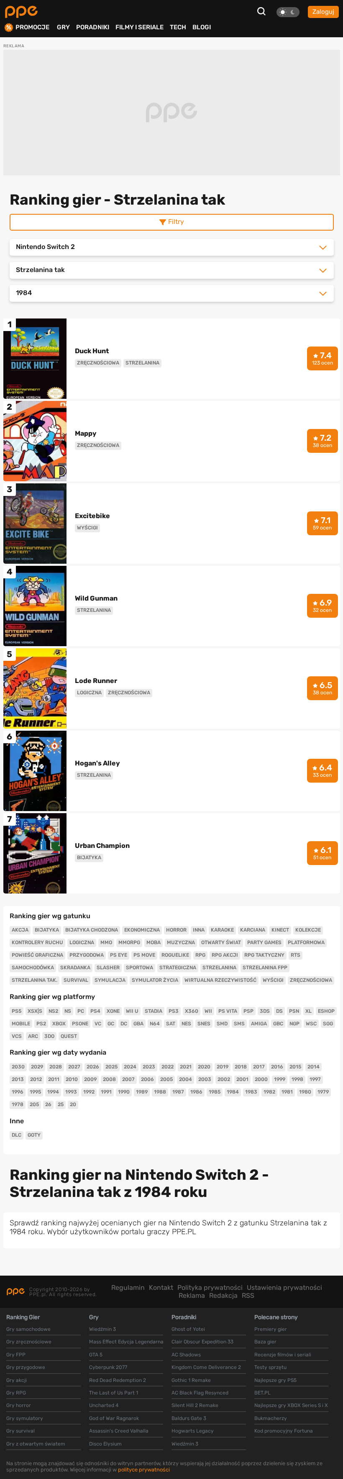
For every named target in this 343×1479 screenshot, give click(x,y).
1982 (269, 1092)
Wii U (132, 1011)
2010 (72, 1079)
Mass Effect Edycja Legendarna (126, 1342)
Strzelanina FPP (265, 968)
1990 (124, 1092)
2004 (185, 1079)
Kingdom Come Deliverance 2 (206, 1367)
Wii (208, 1011)
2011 (53, 1079)
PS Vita (227, 1011)
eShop (326, 1011)
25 (61, 1104)
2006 (147, 1079)
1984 (233, 1092)
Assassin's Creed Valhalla (118, 1431)
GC (111, 1024)
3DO (49, 1036)
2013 (18, 1079)
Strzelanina (219, 968)
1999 (279, 1079)
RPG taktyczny (264, 955)
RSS (248, 1295)
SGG (328, 1024)
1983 (251, 1092)
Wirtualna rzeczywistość (220, 980)
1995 (35, 1092)
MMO (106, 942)
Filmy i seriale (139, 27)
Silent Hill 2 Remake (195, 1405)
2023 (149, 1067)
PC (80, 1011)
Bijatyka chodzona (91, 930)
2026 (93, 1067)
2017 (259, 1067)
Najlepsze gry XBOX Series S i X (291, 1405)
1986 (196, 1092)
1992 (89, 1092)
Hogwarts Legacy (193, 1431)
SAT (170, 1024)
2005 (166, 1079)
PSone (80, 1024)
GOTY (34, 1135)
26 (48, 1104)
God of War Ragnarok (114, 1418)
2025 (111, 1067)
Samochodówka (33, 968)
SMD (222, 1024)
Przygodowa (86, 955)
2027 (74, 1067)
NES (186, 1024)
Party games (264, 942)
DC (123, 1024)
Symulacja (110, 980)
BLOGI (201, 27)
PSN (294, 1011)
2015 (295, 1067)
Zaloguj (323, 11)
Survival (76, 980)
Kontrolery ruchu (37, 942)
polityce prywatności (144, 1469)
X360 (191, 1011)
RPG (200, 955)
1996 (17, 1092)
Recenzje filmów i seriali (282, 1355)
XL (308, 1011)
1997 (315, 1079)
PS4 (95, 1011)
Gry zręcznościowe (28, 1342)
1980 (305, 1092)
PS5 (16, 1011)
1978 (17, 1104)
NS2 (53, 1011)
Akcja (20, 930)
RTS (295, 955)
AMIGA (259, 1024)
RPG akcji (225, 955)
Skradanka (75, 968)
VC (98, 1024)
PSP (248, 1011)
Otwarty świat (221, 942)
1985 (214, 1092)
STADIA (153, 1011)
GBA (138, 1024)
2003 (204, 1079)
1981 (287, 1092)
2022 (167, 1067)
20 (73, 1104)
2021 (186, 1067)
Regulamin (128, 1288)
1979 (323, 1092)
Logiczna (81, 942)
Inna (199, 930)
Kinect (280, 930)
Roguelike (175, 955)
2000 (261, 1079)
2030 (18, 1067)
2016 (277, 1067)
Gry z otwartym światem (35, 1444)
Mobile (21, 1024)
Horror (176, 930)
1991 (106, 1092)
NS (67, 1011)
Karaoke (222, 930)
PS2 (41, 1024)
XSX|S (35, 1011)
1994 (53, 1092)
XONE (113, 1011)
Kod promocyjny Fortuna (283, 1431)
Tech (178, 27)
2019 (222, 1067)
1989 (142, 1092)
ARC (33, 1036)
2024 (130, 1067)
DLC (16, 1135)
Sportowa (139, 968)
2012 (36, 1079)
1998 (297, 1079)
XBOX (59, 1024)
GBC (278, 1024)
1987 (178, 1092)
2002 (224, 1079)
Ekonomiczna (142, 930)
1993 (71, 1092)
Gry (63, 27)
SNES (203, 1024)
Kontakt (161, 1288)
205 (34, 1104)
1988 (160, 1092)
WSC (311, 1024)
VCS (17, 1036)
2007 (128, 1079)
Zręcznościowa (311, 980)
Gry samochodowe (28, 1329)
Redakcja (223, 1295)
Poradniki (92, 27)
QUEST (69, 1036)
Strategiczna (177, 968)
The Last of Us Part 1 (113, 1393)
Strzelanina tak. (34, 980)
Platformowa (306, 942)
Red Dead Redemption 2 (117, 1380)
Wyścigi (273, 980)
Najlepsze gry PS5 (275, 1380)
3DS (265, 1011)
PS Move (144, 955)
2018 (241, 1067)
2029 (37, 1067)
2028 (55, 1067)
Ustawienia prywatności (284, 1288)
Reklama (192, 1295)
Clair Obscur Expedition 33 (202, 1342)
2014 (313, 1067)
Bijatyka (47, 930)
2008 (109, 1079)
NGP (294, 1024)
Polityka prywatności (210, 1288)
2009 (90, 1079)
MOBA (153, 942)
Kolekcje (308, 930)
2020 (204, 1067)
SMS (239, 1024)
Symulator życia (155, 980)
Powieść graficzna (37, 955)
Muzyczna (181, 942)
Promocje (32, 27)
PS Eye (118, 955)
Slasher (108, 968)
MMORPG (129, 942)
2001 (242, 1079)
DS (279, 1011)
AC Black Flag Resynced (200, 1393)
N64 (155, 1024)
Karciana (252, 930)
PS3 (174, 1011)
